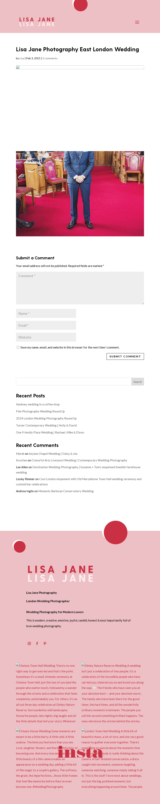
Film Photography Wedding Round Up (40, 411)
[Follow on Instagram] (29, 643)
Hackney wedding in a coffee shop (38, 404)
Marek (20, 453)
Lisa (22, 58)
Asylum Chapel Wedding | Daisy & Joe (53, 453)
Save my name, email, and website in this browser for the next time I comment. (69, 347)
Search (137, 381)
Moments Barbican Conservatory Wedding (66, 491)
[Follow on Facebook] (37, 643)
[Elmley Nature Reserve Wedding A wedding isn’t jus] (113, 694)
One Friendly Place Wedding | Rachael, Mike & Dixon (50, 432)
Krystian (21, 460)
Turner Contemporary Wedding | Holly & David (46, 425)
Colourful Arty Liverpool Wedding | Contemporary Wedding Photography (79, 460)
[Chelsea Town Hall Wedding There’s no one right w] (47, 694)
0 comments (50, 58)
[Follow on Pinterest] (45, 643)
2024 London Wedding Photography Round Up (46, 418)
